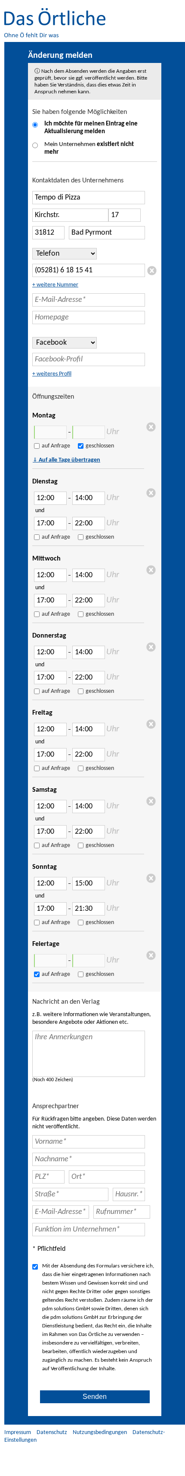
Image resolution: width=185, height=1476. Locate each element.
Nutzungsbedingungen (100, 1432)
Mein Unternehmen (89, 148)
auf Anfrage (56, 446)
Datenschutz (52, 1432)
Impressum (17, 1432)
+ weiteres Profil (51, 374)
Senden (95, 1396)
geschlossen (100, 446)
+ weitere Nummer (55, 285)
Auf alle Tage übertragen (66, 459)
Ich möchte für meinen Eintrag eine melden (91, 128)
